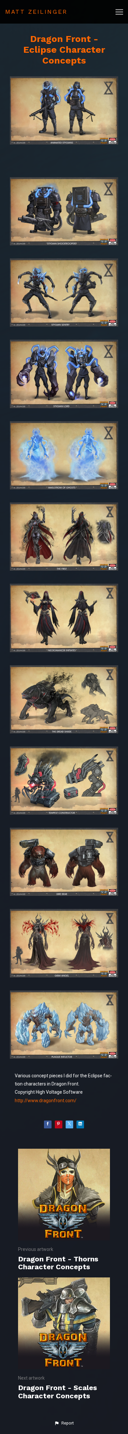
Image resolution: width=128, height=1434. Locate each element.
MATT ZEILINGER (36, 11)
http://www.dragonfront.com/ (45, 1100)
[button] (64, 1423)
